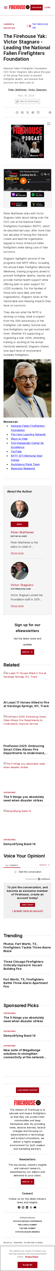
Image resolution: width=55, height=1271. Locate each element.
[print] (50, 112)
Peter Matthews (17, 89)
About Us (8, 1242)
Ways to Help (19, 438)
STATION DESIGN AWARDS (27, 1232)
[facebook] (17, 112)
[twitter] (27, 112)
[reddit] (32, 112)
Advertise (18, 1242)
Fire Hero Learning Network (28, 434)
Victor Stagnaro (37, 89)
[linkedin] (22, 112)
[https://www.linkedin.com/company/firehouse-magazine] (27, 1207)
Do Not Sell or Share (33, 1242)
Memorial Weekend (23, 468)
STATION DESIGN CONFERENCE (27, 1221)
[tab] (12, 865)
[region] (27, 872)
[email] (38, 112)
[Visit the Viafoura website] (44, 879)
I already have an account (27, 910)
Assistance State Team (25, 464)
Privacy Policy (31, 1257)
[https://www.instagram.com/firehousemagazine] (23, 1207)
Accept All (27, 1265)
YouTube (16, 451)
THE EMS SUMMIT (27, 1228)
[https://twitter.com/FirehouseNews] (30, 1207)
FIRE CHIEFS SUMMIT (27, 1225)
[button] (6, 7)
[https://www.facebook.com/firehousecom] (19, 1207)
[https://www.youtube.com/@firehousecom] (34, 1207)
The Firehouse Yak (40, 26)
